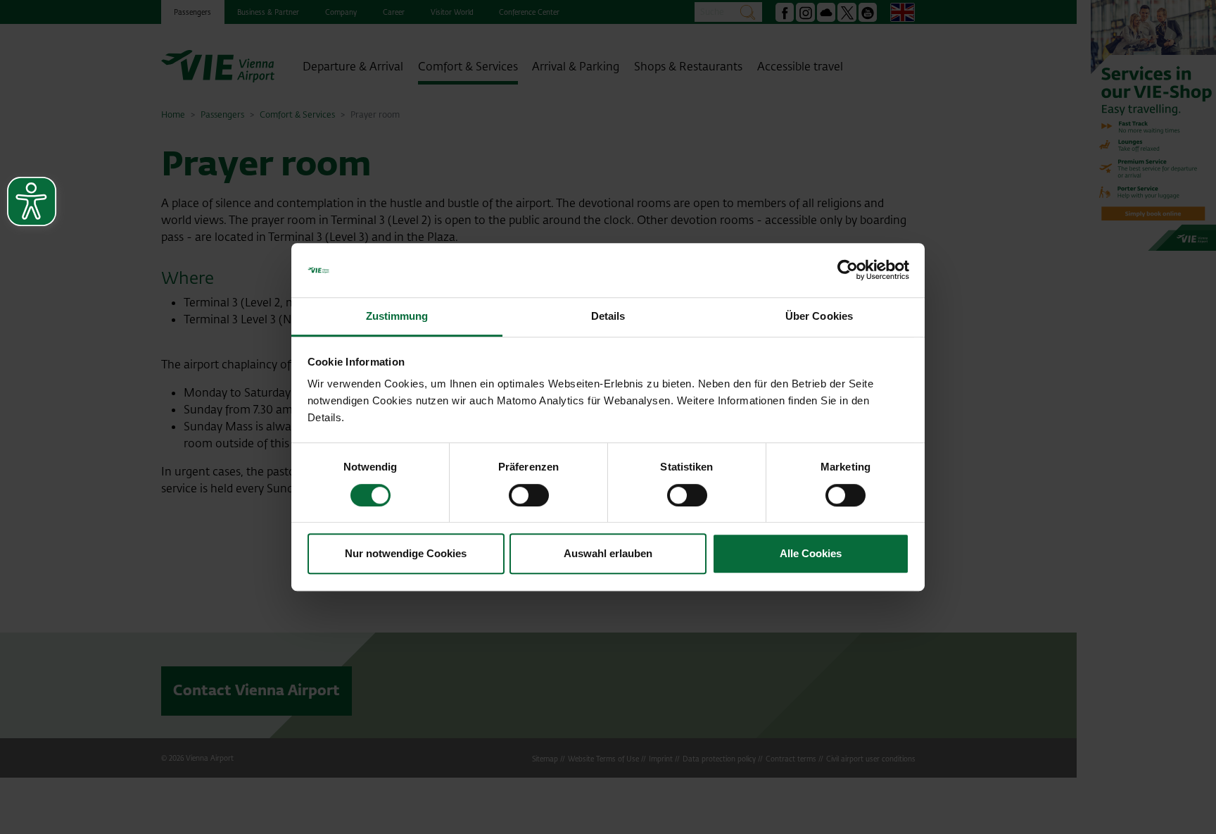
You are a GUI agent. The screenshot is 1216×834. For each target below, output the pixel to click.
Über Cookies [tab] (819, 316)
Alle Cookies (811, 553)
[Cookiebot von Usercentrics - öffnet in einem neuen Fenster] (847, 270)
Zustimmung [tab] (397, 316)
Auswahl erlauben (608, 553)
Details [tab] (608, 316)
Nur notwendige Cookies (406, 553)
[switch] (529, 495)
